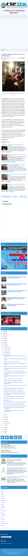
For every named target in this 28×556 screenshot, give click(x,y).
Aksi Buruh (3, 489)
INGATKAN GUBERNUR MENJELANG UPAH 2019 (14, 388)
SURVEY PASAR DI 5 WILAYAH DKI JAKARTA (13, 380)
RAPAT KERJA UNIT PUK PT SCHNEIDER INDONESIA (15, 402)
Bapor (2, 492)
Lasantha (22, 551)
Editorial (3, 496)
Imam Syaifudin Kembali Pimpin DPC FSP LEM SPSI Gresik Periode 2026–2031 (16, 277)
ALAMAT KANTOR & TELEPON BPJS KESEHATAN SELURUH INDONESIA (14, 460)
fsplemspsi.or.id (14, 2)
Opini (2, 508)
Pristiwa (2, 519)
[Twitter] (7, 439)
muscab (3, 502)
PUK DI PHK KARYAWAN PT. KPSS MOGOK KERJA (14, 396)
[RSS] (20, 439)
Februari (5, 423)
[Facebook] (3, 439)
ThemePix (10, 551)
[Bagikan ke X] (5, 139)
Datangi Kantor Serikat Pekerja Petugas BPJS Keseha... (15, 405)
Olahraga (3, 506)
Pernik (2, 512)
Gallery (2, 498)
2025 (4, 333)
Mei (4, 417)
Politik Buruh (3, 515)
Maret (5, 421)
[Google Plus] (11, 439)
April (5, 419)
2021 (4, 340)
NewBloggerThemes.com (14, 554)
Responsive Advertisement (6, 543)
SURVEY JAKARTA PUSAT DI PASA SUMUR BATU (13, 55)
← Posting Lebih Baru (5, 196)
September (6, 352)
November (6, 349)
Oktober (5, 350)
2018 (4, 345)
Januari (5, 424)
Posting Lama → (23, 196)
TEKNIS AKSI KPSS (7, 400)
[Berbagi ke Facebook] (6, 139)
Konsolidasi (3, 500)
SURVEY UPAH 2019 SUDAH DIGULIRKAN (12, 378)
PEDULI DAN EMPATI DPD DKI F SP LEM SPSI (13, 390)
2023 (4, 336)
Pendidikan (3, 510)
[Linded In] (16, 439)
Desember (6, 347)
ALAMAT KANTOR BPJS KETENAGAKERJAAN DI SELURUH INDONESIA (16, 477)
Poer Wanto (6, 58)
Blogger (24, 550)
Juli (4, 414)
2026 (4, 331)
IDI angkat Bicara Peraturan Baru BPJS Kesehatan (14, 404)
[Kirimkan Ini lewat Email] (2, 139)
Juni (5, 415)
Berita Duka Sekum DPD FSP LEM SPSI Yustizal (13, 398)
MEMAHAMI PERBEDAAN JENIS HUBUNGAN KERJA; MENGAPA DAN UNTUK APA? (16, 468)
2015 (4, 431)
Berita (2, 494)
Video (2, 525)
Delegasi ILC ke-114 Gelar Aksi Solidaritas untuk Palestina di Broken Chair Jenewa (17, 291)
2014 (4, 432)
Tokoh (2, 521)
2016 (4, 429)
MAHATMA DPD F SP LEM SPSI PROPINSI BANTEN (14, 392)
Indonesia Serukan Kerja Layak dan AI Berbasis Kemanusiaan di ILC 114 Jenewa (17, 284)
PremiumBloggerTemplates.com (14, 553)
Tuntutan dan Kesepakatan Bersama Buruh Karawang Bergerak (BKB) (17, 165)
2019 (4, 344)
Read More (9, 151)
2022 (4, 338)
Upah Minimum (4, 523)
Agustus (6, 354)
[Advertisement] (14, 34)
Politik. (2, 517)
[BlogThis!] (3, 139)
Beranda (15, 196)
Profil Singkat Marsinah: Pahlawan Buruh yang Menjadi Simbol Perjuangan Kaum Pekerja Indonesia (16, 298)
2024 (4, 335)
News (21, 58)
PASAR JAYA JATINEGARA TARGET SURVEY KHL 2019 (15, 366)
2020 (4, 342)
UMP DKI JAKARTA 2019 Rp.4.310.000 (12, 361)
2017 (4, 427)
